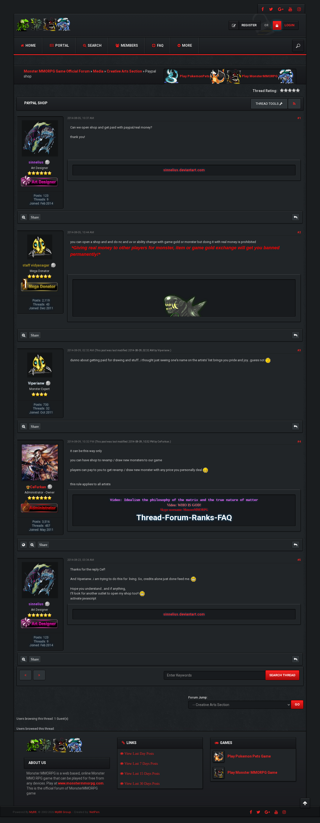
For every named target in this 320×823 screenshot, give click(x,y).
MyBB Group (63, 812)
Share (35, 217)
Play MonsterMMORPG (259, 76)
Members (129, 46)
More (186, 46)
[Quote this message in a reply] (295, 217)
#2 (299, 232)
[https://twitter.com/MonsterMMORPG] (271, 9)
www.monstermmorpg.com (81, 783)
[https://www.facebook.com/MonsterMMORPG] (262, 9)
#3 (299, 350)
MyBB (32, 812)
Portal (61, 46)
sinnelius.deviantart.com (184, 170)
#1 (299, 118)
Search (94, 46)
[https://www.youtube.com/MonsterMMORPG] (290, 9)
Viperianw (164, 350)
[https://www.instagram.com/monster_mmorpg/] (300, 9)
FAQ (160, 46)
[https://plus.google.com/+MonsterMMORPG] (281, 9)
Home (30, 46)
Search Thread (282, 675)
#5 (299, 560)
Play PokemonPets (194, 76)
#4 (299, 441)
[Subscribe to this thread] (294, 103)
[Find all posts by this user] (23, 217)
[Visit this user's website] (23, 544)
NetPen (95, 812)
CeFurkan (163, 441)
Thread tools (268, 104)
